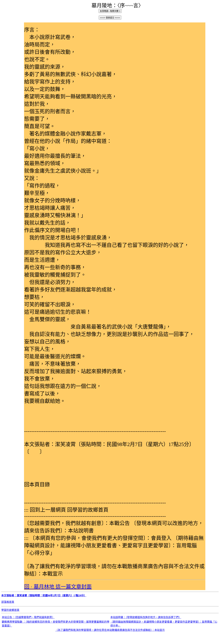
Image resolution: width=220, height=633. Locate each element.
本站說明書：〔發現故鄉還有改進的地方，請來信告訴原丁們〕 (145, 617)
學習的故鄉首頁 (10, 610)
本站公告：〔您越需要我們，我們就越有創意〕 (28, 617)
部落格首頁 (7, 602)
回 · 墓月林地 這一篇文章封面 (58, 587)
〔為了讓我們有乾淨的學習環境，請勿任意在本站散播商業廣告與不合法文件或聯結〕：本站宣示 (110, 630)
